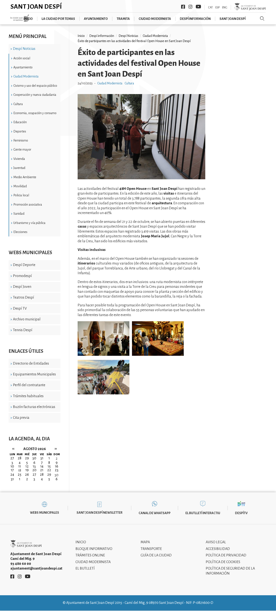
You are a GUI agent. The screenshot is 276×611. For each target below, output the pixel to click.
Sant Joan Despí (36, 6)
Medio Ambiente (24, 177)
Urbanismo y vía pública (29, 223)
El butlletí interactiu (202, 513)
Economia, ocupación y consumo (34, 113)
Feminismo (20, 140)
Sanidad (18, 213)
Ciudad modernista (155, 18)
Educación (20, 122)
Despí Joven (22, 287)
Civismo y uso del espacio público (35, 85)
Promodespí (22, 276)
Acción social (21, 58)
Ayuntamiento (96, 18)
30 (56, 475)
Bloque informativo (93, 549)
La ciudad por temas (58, 18)
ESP (217, 7)
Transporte (151, 549)
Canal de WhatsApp (155, 513)
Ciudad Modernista (26, 76)
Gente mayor (22, 149)
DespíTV (241, 513)
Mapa (145, 542)
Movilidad (20, 186)
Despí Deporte (24, 265)
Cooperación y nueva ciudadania (34, 94)
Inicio (28, 18)
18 (19, 470)
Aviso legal (216, 542)
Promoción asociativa (27, 204)
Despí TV (20, 308)
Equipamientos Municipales (34, 374)
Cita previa (21, 418)
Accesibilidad (218, 549)
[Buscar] (262, 18)
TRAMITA (123, 18)
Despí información (195, 18)
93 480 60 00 (20, 564)
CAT (210, 7)
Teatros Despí (23, 297)
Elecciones (20, 232)
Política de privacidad (226, 555)
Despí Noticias (24, 49)
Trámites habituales (28, 396)
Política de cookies (223, 562)
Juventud (19, 168)
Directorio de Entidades (31, 363)
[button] (141, 178)
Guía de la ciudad (156, 555)
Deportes (19, 131)
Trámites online (90, 555)
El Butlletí (85, 568)
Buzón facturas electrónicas (34, 407)
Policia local (21, 195)
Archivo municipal (27, 319)
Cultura (18, 104)
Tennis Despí (22, 330)
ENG (224, 7)
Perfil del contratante (29, 385)
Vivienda (19, 159)
